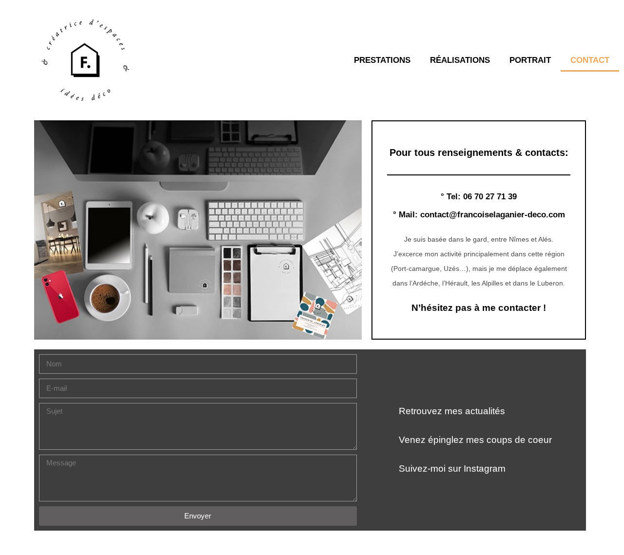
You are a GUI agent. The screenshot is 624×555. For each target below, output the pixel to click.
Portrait (530, 60)
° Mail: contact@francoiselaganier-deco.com (479, 214)
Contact (589, 60)
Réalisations (460, 60)
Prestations (382, 60)
